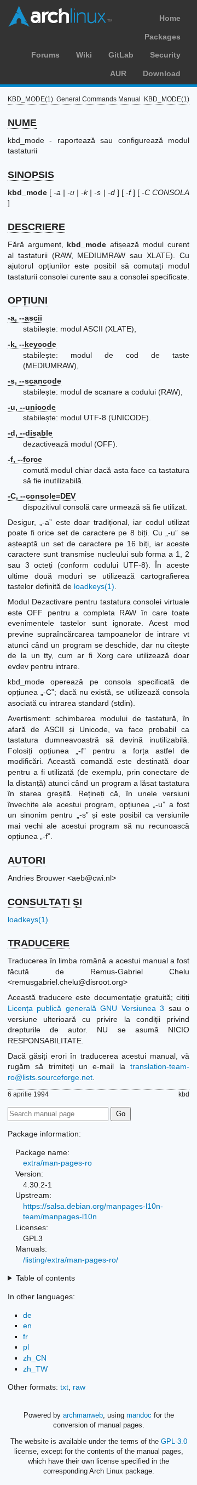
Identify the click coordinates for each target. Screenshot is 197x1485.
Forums (45, 54)
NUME (22, 122)
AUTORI (26, 860)
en (27, 1325)
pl (26, 1347)
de (27, 1315)
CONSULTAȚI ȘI (45, 901)
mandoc (139, 1415)
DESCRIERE (36, 226)
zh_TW (35, 1368)
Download (162, 73)
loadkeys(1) (94, 586)
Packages (162, 36)
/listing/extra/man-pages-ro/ (70, 1259)
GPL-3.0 (174, 1441)
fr (25, 1336)
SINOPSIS (31, 174)
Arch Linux (60, 16)
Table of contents (45, 1277)
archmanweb (83, 1415)
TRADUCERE (38, 943)
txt (64, 1387)
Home (170, 18)
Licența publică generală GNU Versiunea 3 (86, 1008)
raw (79, 1387)
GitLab (121, 54)
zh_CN (35, 1357)
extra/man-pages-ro (57, 1162)
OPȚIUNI (28, 300)
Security (165, 54)
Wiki (84, 54)
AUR (118, 73)
